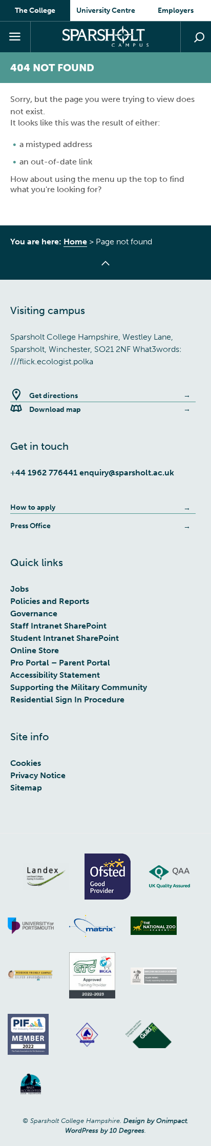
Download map (55, 409)
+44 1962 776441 (43, 472)
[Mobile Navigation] (15, 37)
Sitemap (26, 788)
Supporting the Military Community (78, 687)
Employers (176, 10)
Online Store (34, 650)
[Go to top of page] (105, 269)
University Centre (105, 10)
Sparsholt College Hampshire (105, 36)
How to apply (32, 507)
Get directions (53, 395)
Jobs (19, 589)
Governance (33, 613)
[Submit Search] (199, 37)
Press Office (30, 526)
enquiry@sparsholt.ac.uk (126, 472)
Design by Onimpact (155, 1120)
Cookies (25, 763)
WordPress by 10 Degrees (104, 1130)
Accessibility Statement (55, 675)
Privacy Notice (38, 775)
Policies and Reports (49, 601)
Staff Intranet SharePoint (58, 626)
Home (75, 241)
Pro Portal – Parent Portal (60, 663)
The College (35, 10)
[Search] (195, 37)
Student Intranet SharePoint (64, 638)
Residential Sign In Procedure (67, 699)
